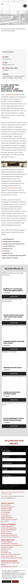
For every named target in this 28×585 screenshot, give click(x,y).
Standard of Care (7, 248)
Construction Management (8, 528)
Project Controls (7, 503)
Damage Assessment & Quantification (13, 244)
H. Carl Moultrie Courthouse (12, 94)
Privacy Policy (4, 496)
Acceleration (6, 251)
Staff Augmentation (6, 533)
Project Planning (5, 505)
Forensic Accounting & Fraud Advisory (12, 558)
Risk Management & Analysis (9, 566)
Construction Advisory (9, 561)
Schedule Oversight (6, 508)
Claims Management (8, 239)
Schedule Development (7, 507)
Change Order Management (9, 535)
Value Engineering (6, 516)
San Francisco (4, 493)
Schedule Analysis (6, 510)
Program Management (7, 526)
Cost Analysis (5, 514)
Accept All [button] (15, 581)
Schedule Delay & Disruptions (9, 543)
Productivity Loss (7, 253)
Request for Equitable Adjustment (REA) (14, 255)
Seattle (10, 493)
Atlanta (2, 492)
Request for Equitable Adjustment (10, 554)
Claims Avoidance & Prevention (10, 537)
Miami (23, 492)
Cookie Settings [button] (6, 581)
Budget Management (7, 517)
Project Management (8, 524)
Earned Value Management (8, 529)
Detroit (14, 492)
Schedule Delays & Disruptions (11, 241)
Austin (6, 492)
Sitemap (10, 496)
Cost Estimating (5, 512)
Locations (20, 1)
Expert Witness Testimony (10, 258)
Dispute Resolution (7, 540)
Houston (19, 492)
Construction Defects (8, 246)
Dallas (10, 492)
